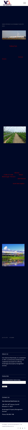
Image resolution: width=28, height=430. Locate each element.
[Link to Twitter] (20, 428)
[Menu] (24, 3)
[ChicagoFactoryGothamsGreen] (14, 34)
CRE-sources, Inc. (10, 426)
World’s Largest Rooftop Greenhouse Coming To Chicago (14, 18)
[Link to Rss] (25, 428)
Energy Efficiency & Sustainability (10, 24)
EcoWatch (9, 333)
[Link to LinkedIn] (22, 428)
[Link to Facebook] (18, 428)
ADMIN (12, 337)
